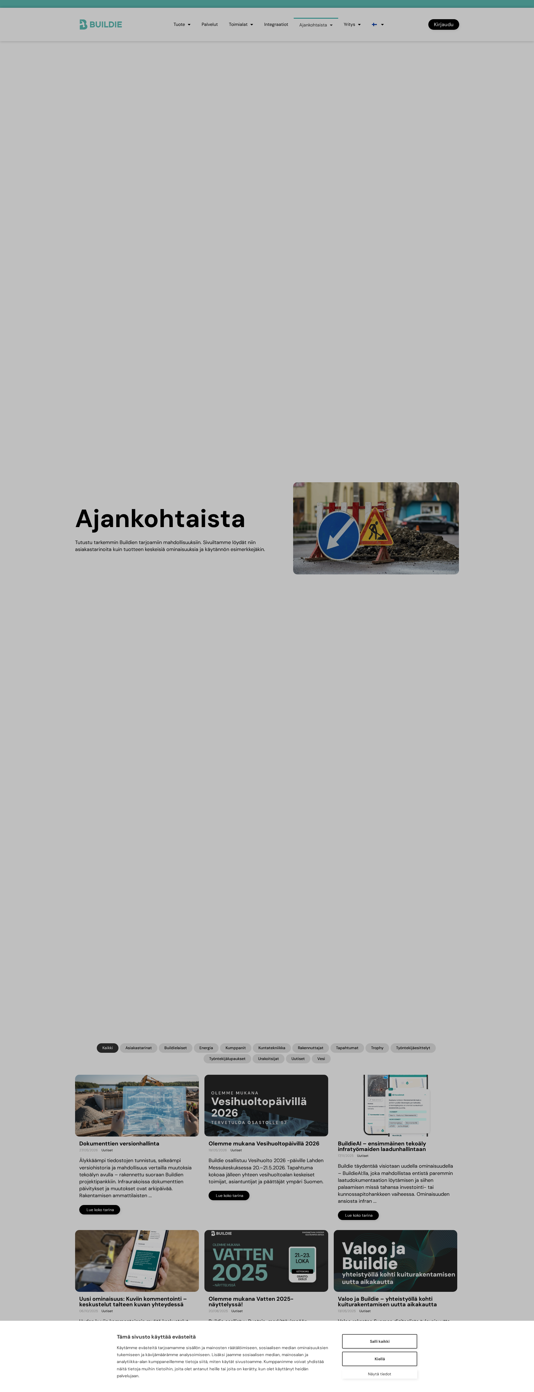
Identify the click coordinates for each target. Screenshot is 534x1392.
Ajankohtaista (313, 25)
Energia (206, 1047)
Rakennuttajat (310, 1047)
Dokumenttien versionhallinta (119, 1143)
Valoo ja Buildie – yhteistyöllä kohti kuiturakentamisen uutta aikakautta (387, 1301)
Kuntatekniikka (271, 1047)
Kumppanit (236, 1047)
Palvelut (210, 24)
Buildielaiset (175, 1047)
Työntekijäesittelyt (413, 1047)
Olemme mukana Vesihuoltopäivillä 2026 (264, 1143)
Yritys (349, 24)
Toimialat (238, 24)
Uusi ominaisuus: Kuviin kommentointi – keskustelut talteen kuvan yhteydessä (133, 1301)
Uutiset (298, 1058)
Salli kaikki (380, 1341)
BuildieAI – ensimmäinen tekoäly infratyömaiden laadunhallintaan (382, 1146)
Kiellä (380, 1358)
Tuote (179, 24)
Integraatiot (276, 24)
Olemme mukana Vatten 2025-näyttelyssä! (251, 1301)
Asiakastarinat (138, 1047)
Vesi (321, 1058)
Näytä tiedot (379, 1373)
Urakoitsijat (268, 1058)
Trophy (377, 1047)
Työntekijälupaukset (227, 1058)
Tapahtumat (347, 1047)
